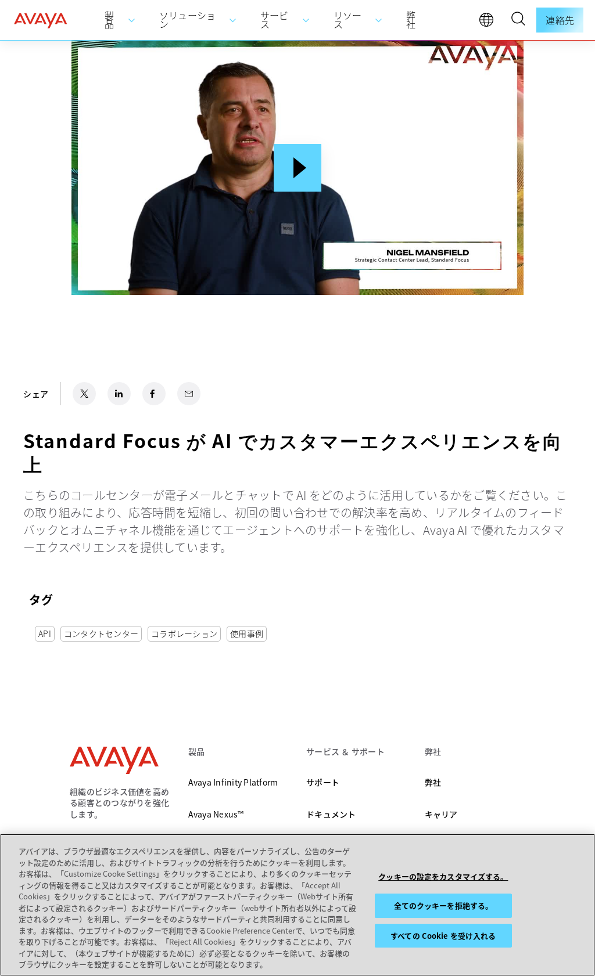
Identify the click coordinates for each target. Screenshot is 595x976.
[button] (518, 20)
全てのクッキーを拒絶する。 (443, 905)
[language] (489, 23)
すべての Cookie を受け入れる (443, 935)
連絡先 (560, 20)
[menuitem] (120, 20)
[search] (518, 20)
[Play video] (297, 168)
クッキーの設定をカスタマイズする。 (443, 876)
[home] (41, 20)
